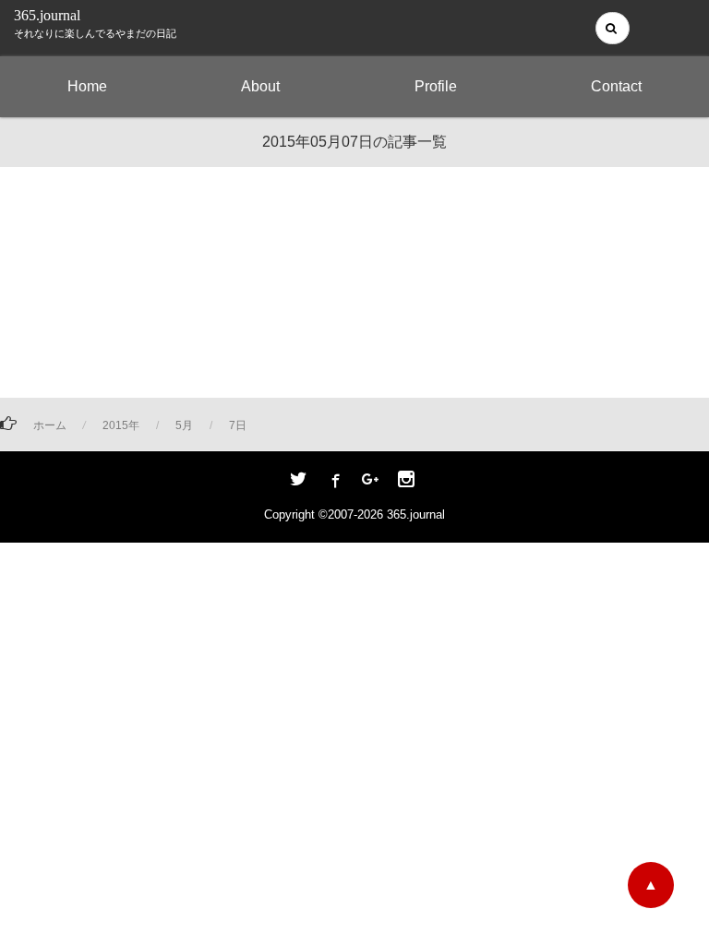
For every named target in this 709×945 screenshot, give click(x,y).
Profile (436, 86)
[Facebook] (334, 481)
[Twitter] (298, 481)
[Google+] (370, 481)
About (260, 86)
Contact (616, 86)
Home (87, 86)
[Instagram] (406, 481)
